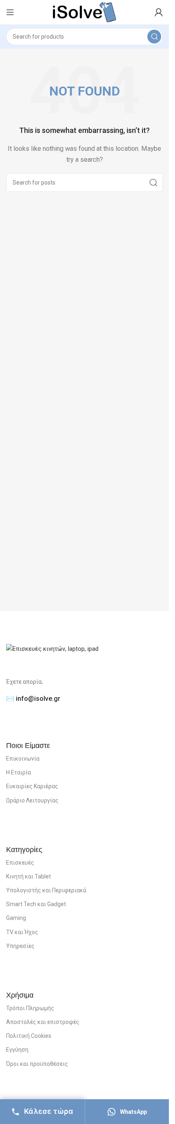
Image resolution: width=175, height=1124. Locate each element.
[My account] (159, 12)
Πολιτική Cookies (28, 1036)
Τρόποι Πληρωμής (30, 1008)
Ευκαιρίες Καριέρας (32, 786)
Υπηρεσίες (20, 946)
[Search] (154, 36)
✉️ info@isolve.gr (33, 698)
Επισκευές (20, 862)
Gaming (16, 918)
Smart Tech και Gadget (36, 904)
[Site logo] (84, 11)
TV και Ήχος (22, 932)
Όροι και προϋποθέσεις (37, 1064)
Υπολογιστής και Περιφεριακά (46, 890)
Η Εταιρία (18, 772)
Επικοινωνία (22, 758)
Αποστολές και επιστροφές (42, 1022)
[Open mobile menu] (10, 12)
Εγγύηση (17, 1049)
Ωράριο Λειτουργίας (32, 800)
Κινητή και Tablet (28, 876)
